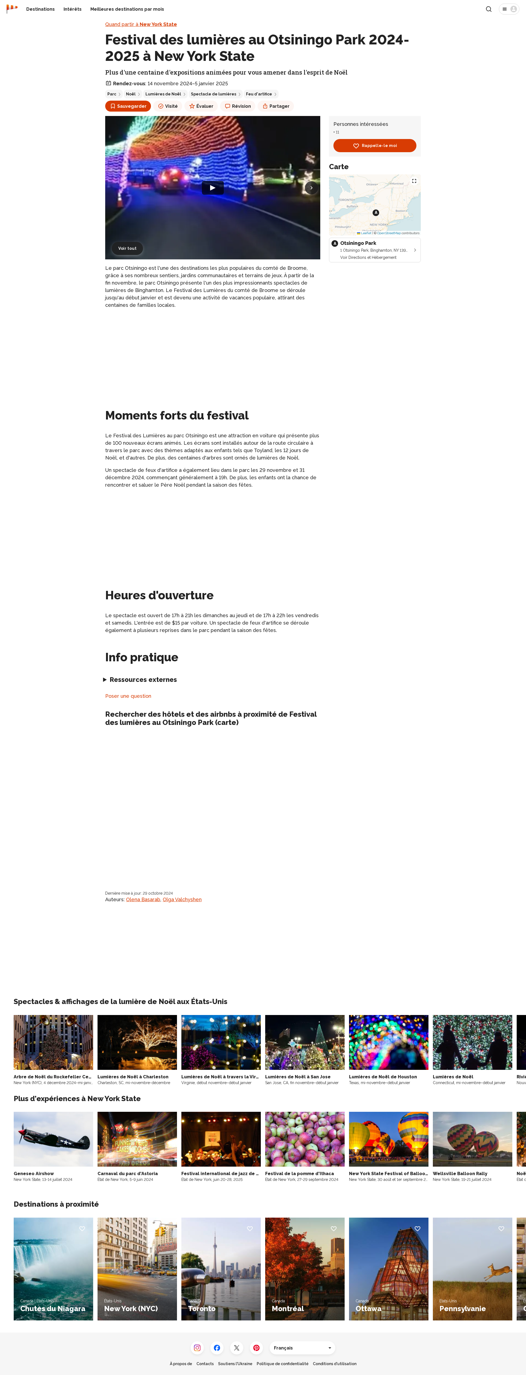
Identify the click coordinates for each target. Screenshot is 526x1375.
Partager (280, 106)
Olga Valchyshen (182, 899)
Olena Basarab (143, 899)
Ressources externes (143, 680)
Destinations (40, 9)
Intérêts (73, 9)
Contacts (205, 1364)
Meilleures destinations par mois (127, 9)
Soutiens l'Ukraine (235, 1364)
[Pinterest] (256, 1347)
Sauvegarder (132, 106)
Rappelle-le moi (379, 146)
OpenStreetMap (389, 233)
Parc (111, 94)
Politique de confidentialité (282, 1364)
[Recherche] (488, 9)
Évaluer (204, 106)
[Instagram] (197, 1347)
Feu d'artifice (259, 94)
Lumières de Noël (163, 94)
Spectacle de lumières (213, 94)
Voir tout (127, 248)
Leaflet (365, 233)
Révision (241, 106)
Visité (171, 106)
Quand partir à (141, 24)
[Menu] (509, 9)
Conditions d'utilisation (334, 1364)
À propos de (181, 1364)
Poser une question (128, 696)
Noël (131, 94)
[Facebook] (217, 1347)
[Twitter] (236, 1347)
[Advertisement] (212, 352)
